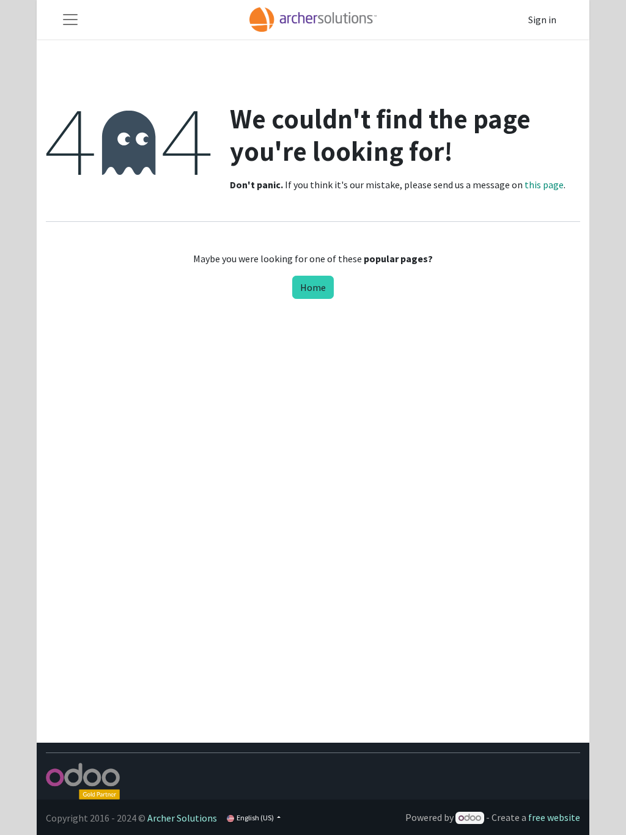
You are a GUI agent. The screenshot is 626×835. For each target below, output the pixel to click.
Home (313, 287)
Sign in (542, 19)
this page (544, 184)
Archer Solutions (182, 818)
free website (554, 817)
